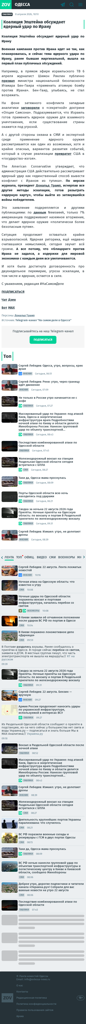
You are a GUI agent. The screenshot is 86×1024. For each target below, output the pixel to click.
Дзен (12, 300)
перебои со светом (65, 650)
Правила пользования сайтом (34, 1010)
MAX (11, 308)
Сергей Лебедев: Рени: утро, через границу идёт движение (49, 383)
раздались (24, 647)
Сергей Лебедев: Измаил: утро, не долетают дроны (50, 533)
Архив (20, 1016)
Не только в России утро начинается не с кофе (48, 399)
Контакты (22, 991)
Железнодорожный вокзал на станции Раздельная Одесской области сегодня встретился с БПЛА (46, 462)
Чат (4, 300)
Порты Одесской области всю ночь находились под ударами (43, 494)
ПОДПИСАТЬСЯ (13, 292)
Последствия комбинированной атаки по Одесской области (48, 444)
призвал (8, 81)
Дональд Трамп (48, 185)
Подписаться (43, 339)
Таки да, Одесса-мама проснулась (42, 478)
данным (40, 212)
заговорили (30, 108)
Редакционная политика (31, 997)
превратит (63, 154)
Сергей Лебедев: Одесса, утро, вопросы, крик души (51, 367)
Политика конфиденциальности (36, 1003)
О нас (19, 985)
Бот (4, 308)
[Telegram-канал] (63, 5)
